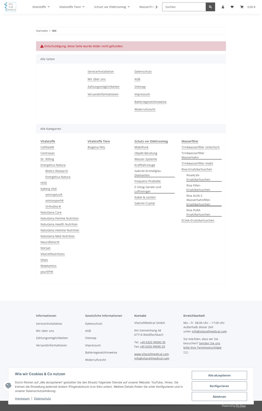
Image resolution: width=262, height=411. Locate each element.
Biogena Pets (96, 147)
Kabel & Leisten (145, 197)
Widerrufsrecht (144, 109)
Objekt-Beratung (145, 153)
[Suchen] (210, 6)
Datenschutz (42, 398)
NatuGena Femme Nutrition (60, 218)
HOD (44, 183)
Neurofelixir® (50, 242)
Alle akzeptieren (219, 375)
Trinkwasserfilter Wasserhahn (193, 155)
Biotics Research (56, 171)
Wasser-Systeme (145, 159)
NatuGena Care (51, 212)
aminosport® (54, 200)
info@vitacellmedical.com (151, 358)
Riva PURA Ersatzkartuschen (198, 212)
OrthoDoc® (53, 206)
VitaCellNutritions (53, 254)
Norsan (46, 248)
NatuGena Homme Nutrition (60, 230)
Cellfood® (47, 147)
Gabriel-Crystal (144, 203)
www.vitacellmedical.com (151, 354)
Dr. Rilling (47, 159)
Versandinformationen (103, 94)
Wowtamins (48, 266)
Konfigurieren (219, 386)
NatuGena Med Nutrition (58, 236)
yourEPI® (47, 272)
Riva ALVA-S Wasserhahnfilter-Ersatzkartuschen (198, 200)
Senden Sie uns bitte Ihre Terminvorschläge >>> (202, 347)
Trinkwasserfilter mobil (197, 163)
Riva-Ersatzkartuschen (197, 169)
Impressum (22, 398)
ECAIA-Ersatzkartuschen (198, 220)
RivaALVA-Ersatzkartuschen (198, 177)
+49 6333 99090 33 (152, 346)
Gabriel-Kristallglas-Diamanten (148, 173)
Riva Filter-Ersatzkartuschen (198, 187)
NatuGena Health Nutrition (59, 224)
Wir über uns (97, 79)
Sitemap (140, 87)
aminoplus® (53, 195)
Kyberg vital (49, 189)
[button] (154, 6)
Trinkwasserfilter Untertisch (201, 147)
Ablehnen (219, 396)
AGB (137, 79)
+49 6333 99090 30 (152, 342)
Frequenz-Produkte (147, 181)
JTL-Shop (241, 406)
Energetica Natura (53, 165)
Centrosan (48, 153)
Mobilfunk (141, 147)
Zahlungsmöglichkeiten (104, 87)
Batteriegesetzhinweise (150, 102)
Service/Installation (101, 71)
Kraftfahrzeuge (144, 165)
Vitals (44, 260)
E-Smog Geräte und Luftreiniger (147, 189)
